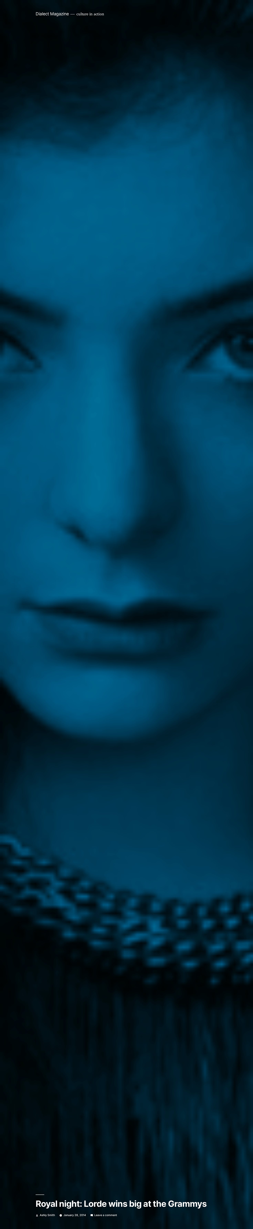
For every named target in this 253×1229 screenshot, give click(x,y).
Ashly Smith (47, 1215)
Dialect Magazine (52, 13)
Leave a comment (105, 1215)
